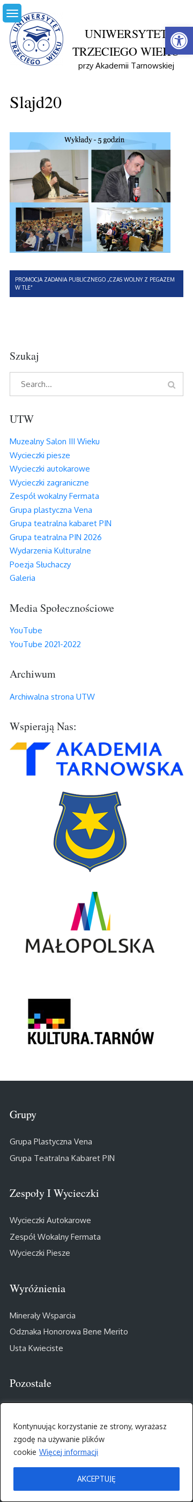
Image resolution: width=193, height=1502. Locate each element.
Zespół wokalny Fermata (54, 496)
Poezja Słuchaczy (40, 564)
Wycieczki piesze (40, 455)
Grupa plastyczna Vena (51, 510)
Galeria (22, 578)
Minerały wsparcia (43, 1315)
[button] (179, 41)
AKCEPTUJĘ (96, 1478)
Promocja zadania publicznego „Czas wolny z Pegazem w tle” (95, 283)
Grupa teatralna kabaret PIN (61, 523)
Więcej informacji (68, 1452)
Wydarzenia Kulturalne (50, 550)
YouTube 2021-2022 (45, 644)
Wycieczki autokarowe (50, 469)
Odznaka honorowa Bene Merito (69, 1331)
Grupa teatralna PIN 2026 (56, 537)
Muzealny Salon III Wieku (55, 441)
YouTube (26, 630)
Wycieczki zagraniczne (49, 482)
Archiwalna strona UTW (52, 697)
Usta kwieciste (36, 1348)
